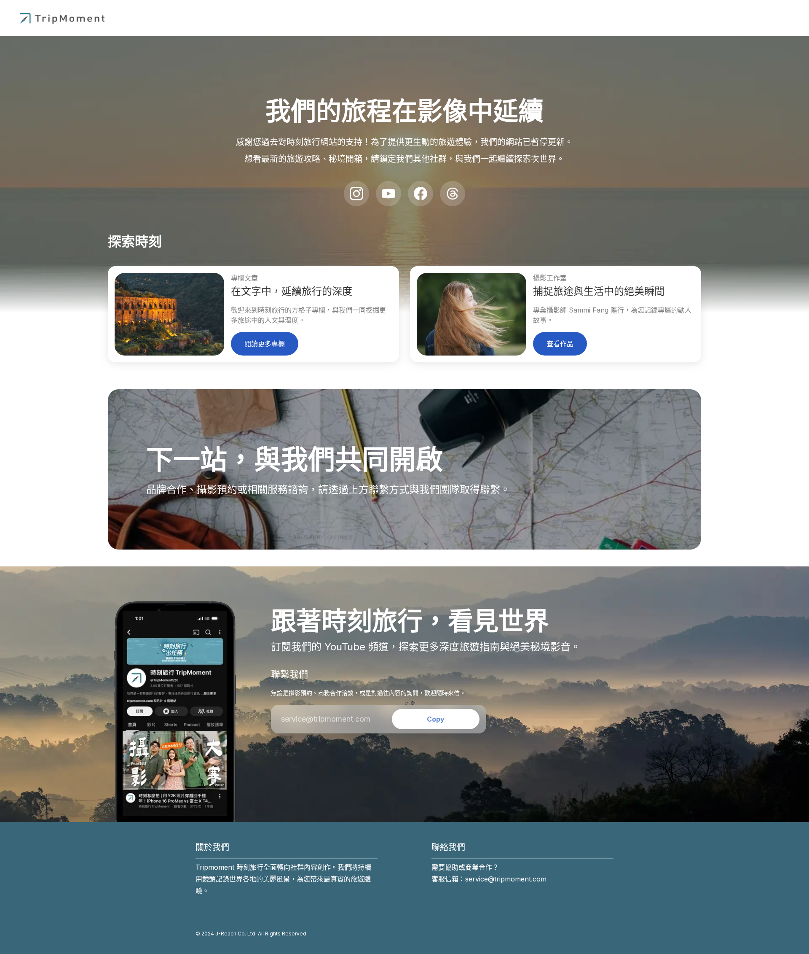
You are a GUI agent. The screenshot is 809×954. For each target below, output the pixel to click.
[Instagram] (356, 193)
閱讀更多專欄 (264, 344)
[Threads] (452, 193)
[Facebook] (420, 193)
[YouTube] (388, 193)
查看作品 (559, 344)
